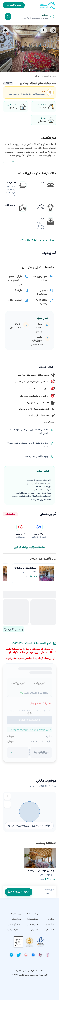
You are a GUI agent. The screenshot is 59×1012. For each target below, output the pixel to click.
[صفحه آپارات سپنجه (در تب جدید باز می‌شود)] (40, 955)
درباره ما (51, 919)
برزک (37, 76)
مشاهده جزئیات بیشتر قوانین (29, 547)
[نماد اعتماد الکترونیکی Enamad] (40, 942)
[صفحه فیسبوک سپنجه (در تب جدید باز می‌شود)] (33, 955)
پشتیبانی (34, 929)
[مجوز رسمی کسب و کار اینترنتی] (18, 942)
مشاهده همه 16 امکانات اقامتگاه (37, 240)
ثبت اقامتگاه (16, 919)
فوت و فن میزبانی (14, 924)
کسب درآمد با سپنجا (13, 929)
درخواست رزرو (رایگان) (18, 892)
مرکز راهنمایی (32, 924)
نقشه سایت (40, 970)
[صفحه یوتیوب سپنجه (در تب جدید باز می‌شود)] (26, 955)
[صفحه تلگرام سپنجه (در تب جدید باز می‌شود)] (11, 955)
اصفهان (45, 76)
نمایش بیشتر (9, 162)
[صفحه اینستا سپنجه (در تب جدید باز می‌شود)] (47, 955)
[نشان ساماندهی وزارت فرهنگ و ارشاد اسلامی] (29, 942)
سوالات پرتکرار (32, 919)
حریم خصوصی (20, 970)
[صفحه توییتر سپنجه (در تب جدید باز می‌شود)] (18, 955)
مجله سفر (50, 929)
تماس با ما (50, 924)
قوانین (31, 970)
